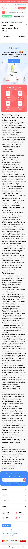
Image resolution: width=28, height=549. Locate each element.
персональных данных (14, 483)
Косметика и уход (9, 20)
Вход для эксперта (21, 4)
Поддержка (7, 525)
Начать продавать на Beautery (10, 533)
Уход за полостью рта (5, 22)
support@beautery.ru (7, 530)
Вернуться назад (14, 61)
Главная (2, 20)
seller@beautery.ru (7, 535)
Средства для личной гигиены (19, 20)
